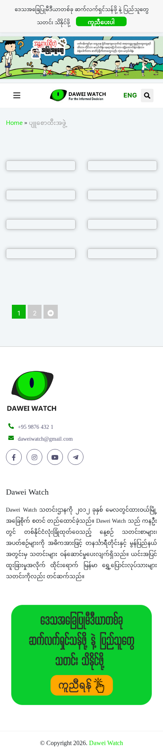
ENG (130, 95)
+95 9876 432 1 (35, 427)
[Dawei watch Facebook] (15, 457)
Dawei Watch (106, 743)
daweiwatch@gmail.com (45, 439)
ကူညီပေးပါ (101, 22)
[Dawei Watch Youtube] (56, 457)
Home (14, 124)
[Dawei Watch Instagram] (36, 457)
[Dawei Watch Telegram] (77, 457)
